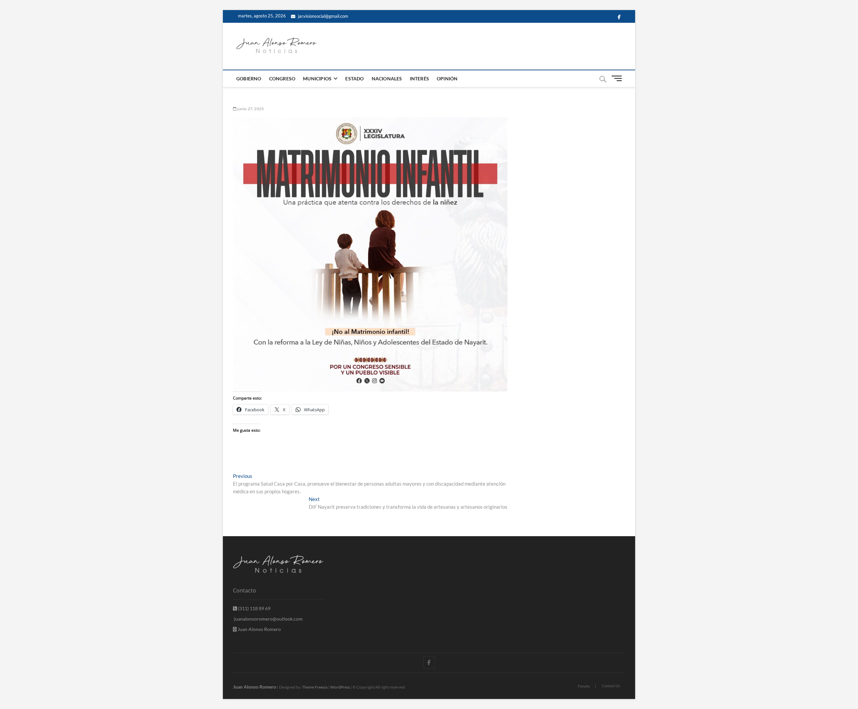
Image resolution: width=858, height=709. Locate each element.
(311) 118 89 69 (253, 608)
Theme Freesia (314, 687)
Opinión (447, 78)
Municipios (317, 78)
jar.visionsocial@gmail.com (322, 16)
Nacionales (387, 78)
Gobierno (248, 78)
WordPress (340, 687)
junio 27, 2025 (250, 108)
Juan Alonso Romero (259, 629)
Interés (419, 78)
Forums (584, 686)
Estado (354, 78)
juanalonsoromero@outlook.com (268, 619)
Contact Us (611, 686)
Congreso (282, 78)
